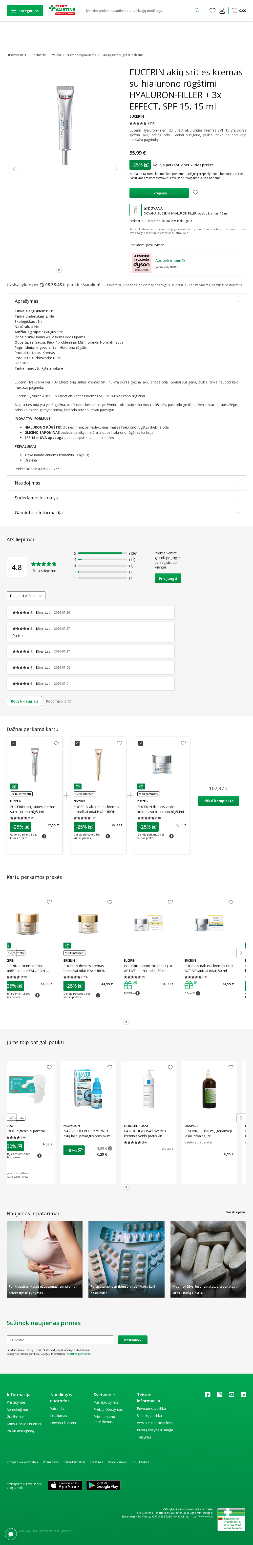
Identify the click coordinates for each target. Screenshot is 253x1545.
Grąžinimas (15, 1416)
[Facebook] (208, 1396)
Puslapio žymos (106, 1402)
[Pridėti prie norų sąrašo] (195, 193)
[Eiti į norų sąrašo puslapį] (212, 11)
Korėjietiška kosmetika (22, 1462)
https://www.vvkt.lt (201, 1516)
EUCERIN (136, 116)
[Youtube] (231, 1396)
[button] (142, 123)
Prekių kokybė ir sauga (155, 1430)
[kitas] (117, 169)
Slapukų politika (149, 1415)
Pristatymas (16, 1402)
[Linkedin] (243, 1396)
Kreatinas (96, 1462)
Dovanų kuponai (63, 1422)
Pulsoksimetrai (74, 1462)
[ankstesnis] (14, 169)
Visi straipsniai (236, 1212)
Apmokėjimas (18, 1409)
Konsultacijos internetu (25, 1423)
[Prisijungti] (222, 11)
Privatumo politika (151, 1408)
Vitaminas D (51, 1462)
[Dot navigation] (65, 270)
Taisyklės (144, 1437)
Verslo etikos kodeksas (155, 1422)
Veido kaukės (117, 1462)
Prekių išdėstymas (108, 1409)
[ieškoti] (197, 10)
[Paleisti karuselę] (59, 270)
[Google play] (103, 1485)
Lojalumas (58, 1415)
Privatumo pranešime (77, 1353)
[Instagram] (220, 1396)
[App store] (65, 1485)
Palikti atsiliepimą (20, 1431)
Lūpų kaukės (140, 1462)
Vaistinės (57, 1408)
